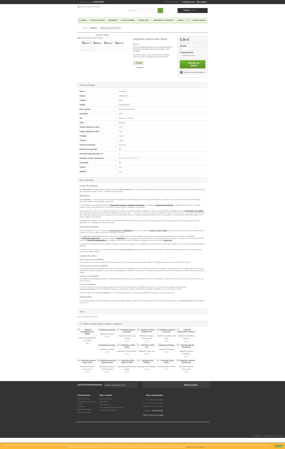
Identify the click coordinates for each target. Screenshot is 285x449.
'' (121, 230)
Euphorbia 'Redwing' (166, 349)
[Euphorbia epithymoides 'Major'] (87, 46)
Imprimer (139, 67)
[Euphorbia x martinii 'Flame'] (127, 346)
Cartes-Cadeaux (199, 20)
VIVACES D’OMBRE (127, 20)
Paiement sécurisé (84, 409)
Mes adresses (105, 404)
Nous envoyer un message (153, 415)
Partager (139, 63)
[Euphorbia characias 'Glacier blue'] (186, 361)
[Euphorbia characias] (107, 329)
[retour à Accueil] (80, 28)
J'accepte (279, 446)
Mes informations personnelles (112, 407)
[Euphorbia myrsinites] (107, 345)
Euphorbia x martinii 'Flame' (127, 351)
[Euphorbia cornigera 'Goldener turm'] (147, 330)
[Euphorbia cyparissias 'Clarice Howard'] (107, 361)
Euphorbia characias (118, 205)
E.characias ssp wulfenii (194, 211)
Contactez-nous (188, 2)
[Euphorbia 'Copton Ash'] (147, 346)
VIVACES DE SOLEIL (97, 20)
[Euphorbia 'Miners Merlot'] (166, 361)
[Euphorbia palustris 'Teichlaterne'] (186, 346)
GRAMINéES (112, 20)
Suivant (126, 46)
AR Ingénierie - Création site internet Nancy (268, 436)
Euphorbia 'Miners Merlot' (167, 366)
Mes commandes (106, 399)
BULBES (181, 20)
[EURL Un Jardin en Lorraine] (98, 10)
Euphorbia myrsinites (135, 205)
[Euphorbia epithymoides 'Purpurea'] (186, 330)
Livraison (81, 406)
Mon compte (202, 2)
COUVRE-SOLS (143, 20)
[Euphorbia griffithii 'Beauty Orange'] (127, 361)
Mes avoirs (104, 402)
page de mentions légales (195, 447)
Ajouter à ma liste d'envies (194, 72)
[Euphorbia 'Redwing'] (166, 345)
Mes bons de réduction (108, 410)
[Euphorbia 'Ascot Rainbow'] (147, 361)
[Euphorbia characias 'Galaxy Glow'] (87, 361)
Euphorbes (93, 28)
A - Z (187, 20)
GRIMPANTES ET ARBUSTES (163, 20)
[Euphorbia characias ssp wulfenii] (127, 330)
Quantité (183, 46)
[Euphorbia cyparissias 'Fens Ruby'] (166, 330)
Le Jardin (82, 20)
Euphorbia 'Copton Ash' (146, 351)
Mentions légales (84, 412)
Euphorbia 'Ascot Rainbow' (146, 366)
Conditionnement (187, 52)
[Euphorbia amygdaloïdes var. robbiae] (87, 331)
